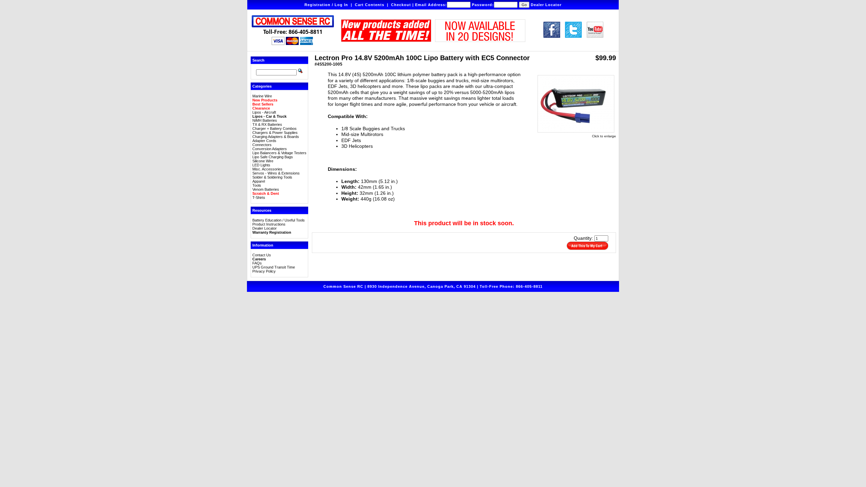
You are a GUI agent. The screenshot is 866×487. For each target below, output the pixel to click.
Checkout (401, 5)
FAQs (257, 263)
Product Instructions (269, 224)
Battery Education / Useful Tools (278, 220)
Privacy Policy (264, 271)
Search (258, 60)
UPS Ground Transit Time (273, 267)
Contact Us (261, 255)
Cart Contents (369, 5)
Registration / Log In (326, 5)
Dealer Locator (546, 5)
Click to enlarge (604, 136)
